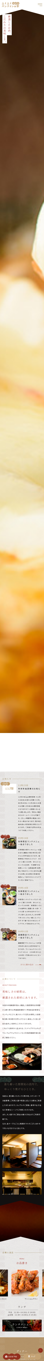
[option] (22, 390)
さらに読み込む (27, 964)
